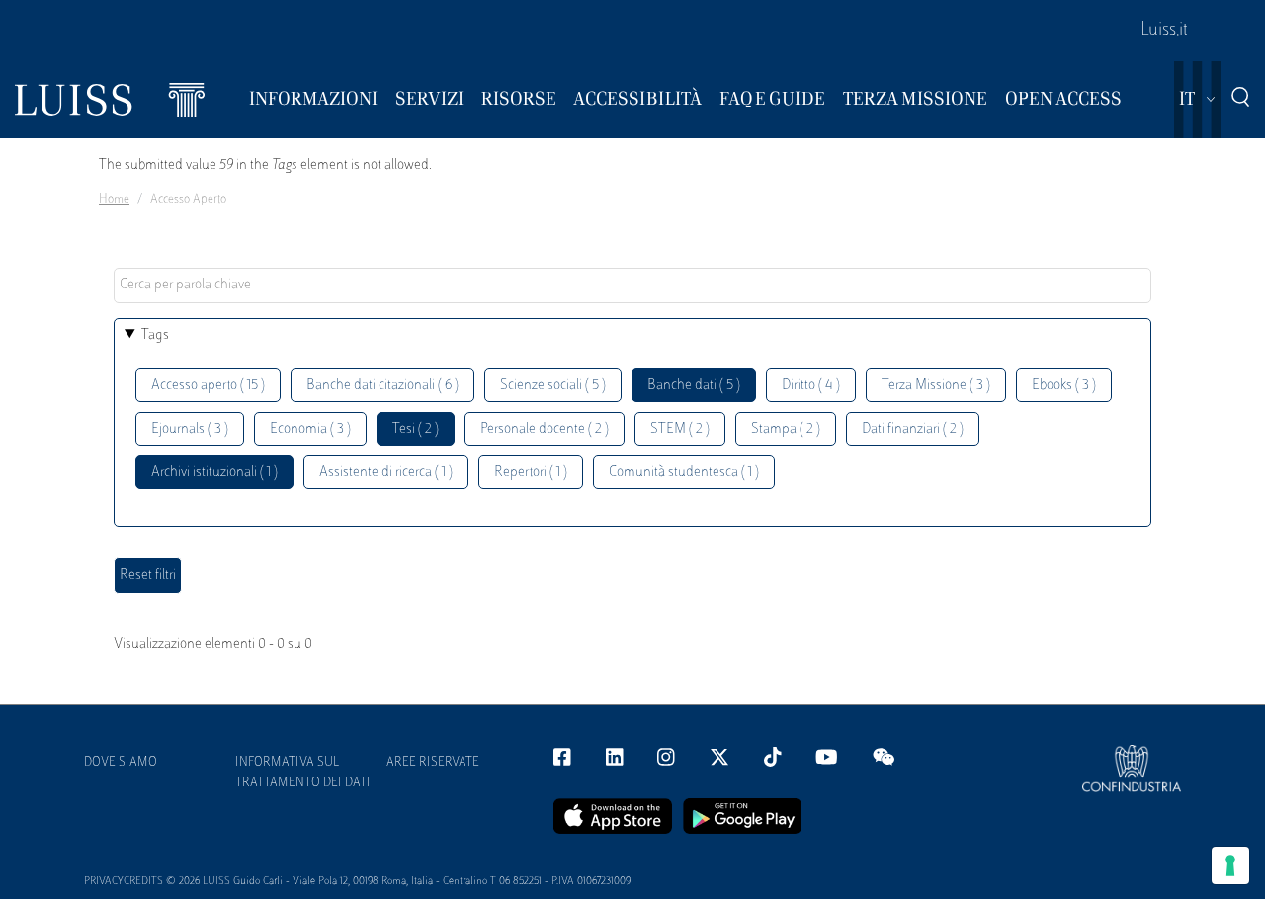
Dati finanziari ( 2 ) (913, 429)
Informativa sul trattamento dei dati (303, 773)
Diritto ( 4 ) (811, 385)
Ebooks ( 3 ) (1064, 385)
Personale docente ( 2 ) (544, 429)
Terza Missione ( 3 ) (936, 385)
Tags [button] (155, 335)
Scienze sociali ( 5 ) (553, 385)
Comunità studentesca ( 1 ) (684, 472)
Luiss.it (1164, 31)
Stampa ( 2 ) (785, 429)
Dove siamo (120, 763)
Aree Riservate (432, 763)
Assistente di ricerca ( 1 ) (386, 472)
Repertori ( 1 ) (530, 472)
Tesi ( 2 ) (415, 429)
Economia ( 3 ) (310, 429)
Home (114, 199)
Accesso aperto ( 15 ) (208, 385)
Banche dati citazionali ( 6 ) (382, 385)
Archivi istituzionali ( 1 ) (214, 472)
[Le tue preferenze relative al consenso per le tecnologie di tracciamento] (1230, 865)
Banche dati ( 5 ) (693, 385)
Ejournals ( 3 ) (189, 429)
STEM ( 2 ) (680, 429)
